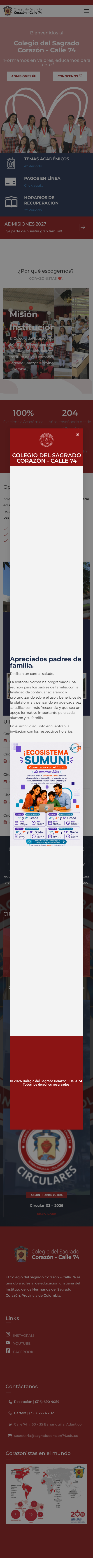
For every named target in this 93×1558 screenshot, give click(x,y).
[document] (46, 779)
